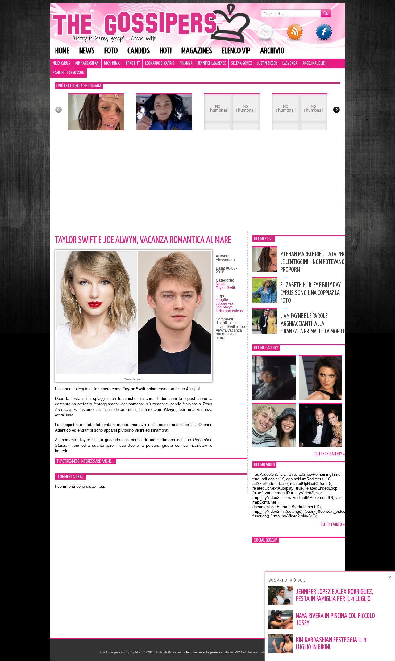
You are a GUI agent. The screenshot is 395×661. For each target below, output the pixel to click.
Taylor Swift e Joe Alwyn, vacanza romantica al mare (143, 240)
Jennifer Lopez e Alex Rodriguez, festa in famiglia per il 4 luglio (334, 596)
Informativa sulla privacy (203, 652)
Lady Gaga (289, 63)
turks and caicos (229, 311)
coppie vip (224, 303)
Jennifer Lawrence (212, 63)
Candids (138, 51)
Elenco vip (236, 51)
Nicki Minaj (112, 63)
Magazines (196, 51)
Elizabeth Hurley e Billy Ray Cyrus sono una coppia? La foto (310, 293)
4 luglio (222, 300)
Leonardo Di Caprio (159, 63)
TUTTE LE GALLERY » (329, 454)
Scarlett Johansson (68, 73)
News (86, 51)
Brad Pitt (133, 63)
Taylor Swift (225, 288)
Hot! (166, 51)
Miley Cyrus (61, 63)
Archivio (272, 51)
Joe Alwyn (224, 307)
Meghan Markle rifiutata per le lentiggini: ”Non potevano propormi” (312, 262)
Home (62, 51)
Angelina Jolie (313, 63)
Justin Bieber (267, 63)
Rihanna (186, 63)
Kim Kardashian (87, 63)
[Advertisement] (197, 184)
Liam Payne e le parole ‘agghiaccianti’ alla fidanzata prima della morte (312, 324)
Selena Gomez (241, 63)
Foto (111, 51)
